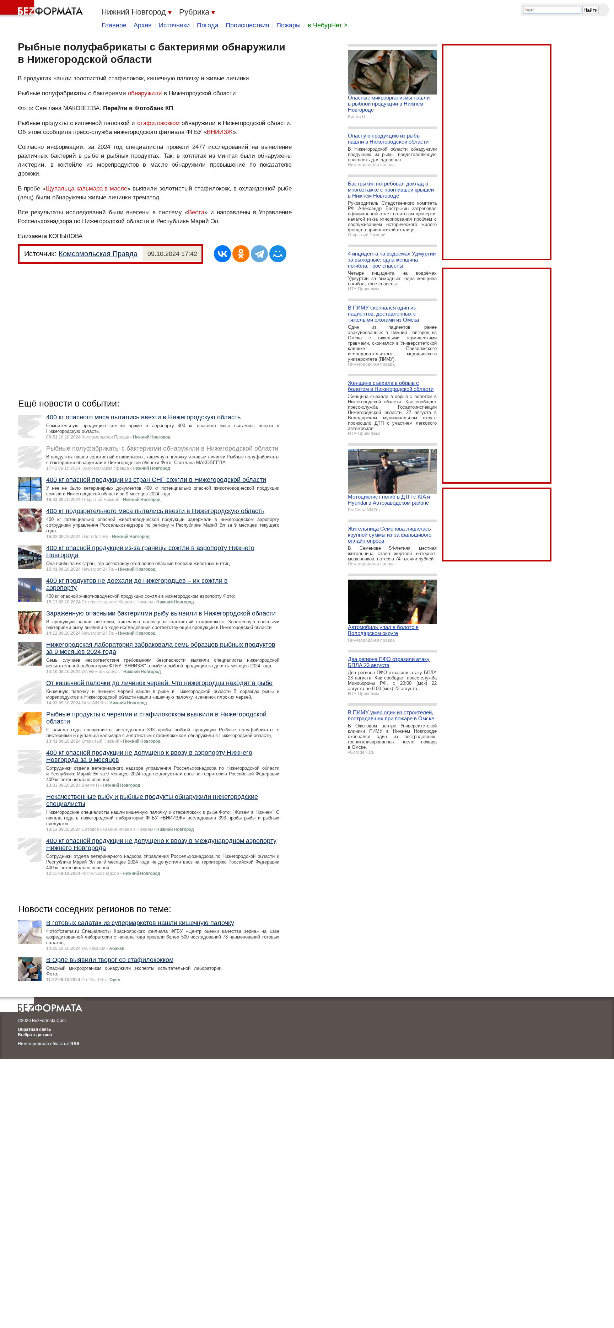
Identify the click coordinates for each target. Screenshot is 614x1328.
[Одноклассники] (240, 253)
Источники (174, 25)
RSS (74, 1043)
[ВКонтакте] (222, 253)
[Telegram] (259, 253)
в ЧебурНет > (328, 25)
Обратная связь (34, 1029)
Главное (114, 25)
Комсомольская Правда (98, 254)
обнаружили (145, 93)
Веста (196, 212)
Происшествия (247, 25)
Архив (143, 25)
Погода (208, 25)
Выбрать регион (35, 1034)
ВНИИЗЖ (220, 132)
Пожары (288, 25)
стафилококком (158, 123)
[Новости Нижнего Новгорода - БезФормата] (42, 9)
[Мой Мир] (277, 253)
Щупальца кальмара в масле (86, 188)
